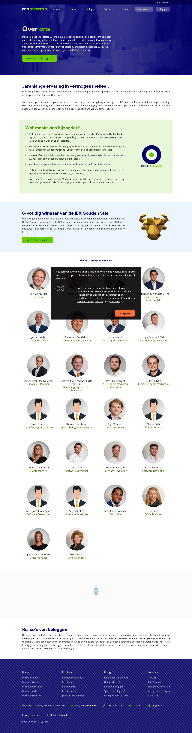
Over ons (153, 672)
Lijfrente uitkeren (31, 682)
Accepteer (125, 313)
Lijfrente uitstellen (31, 695)
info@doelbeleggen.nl (86, 705)
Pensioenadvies (70, 691)
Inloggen (162, 9)
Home (28, 9)
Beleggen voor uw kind (116, 695)
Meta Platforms (85, 301)
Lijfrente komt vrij (31, 677)
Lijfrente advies (30, 691)
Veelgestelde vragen (159, 691)
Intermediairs (163, 2)
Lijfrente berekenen (32, 686)
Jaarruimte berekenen (73, 695)
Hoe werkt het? (112, 682)
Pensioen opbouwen (72, 677)
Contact (126, 9)
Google (132, 297)
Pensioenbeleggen (113, 686)
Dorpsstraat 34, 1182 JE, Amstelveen (45, 705)
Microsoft (115, 301)
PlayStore (157, 705)
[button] (96, 592)
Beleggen (91, 9)
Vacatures (153, 695)
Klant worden (144, 9)
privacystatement (111, 274)
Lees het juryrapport (38, 239)
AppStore (137, 705)
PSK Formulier (155, 682)
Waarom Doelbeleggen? (39, 58)
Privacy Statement (31, 715)
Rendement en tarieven (116, 677)
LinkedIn (99, 301)
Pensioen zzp (69, 682)
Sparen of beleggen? (114, 691)
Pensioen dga (69, 686)
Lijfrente (57, 9)
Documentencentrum (159, 686)
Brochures (109, 9)
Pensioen (74, 9)
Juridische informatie (57, 715)
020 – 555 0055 (115, 705)
